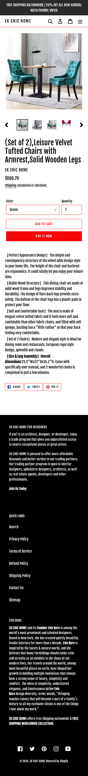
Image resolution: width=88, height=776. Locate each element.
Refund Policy (18, 563)
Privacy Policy (18, 539)
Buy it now (44, 236)
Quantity (67, 201)
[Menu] (80, 21)
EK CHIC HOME (18, 21)
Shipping (10, 185)
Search (14, 527)
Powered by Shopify (57, 761)
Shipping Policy (19, 575)
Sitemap (14, 600)
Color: (9, 201)
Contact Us (16, 588)
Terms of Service (20, 551)
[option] (22, 125)
